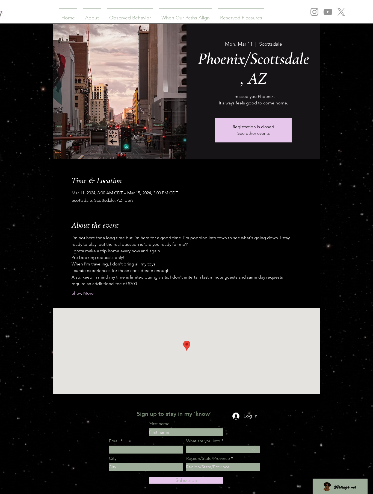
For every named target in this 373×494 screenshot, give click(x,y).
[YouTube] (327, 12)
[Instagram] (314, 12)
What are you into (203, 441)
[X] (341, 12)
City (112, 458)
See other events (253, 133)
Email (114, 441)
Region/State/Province (208, 458)
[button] (92, 15)
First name (159, 424)
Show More (83, 293)
